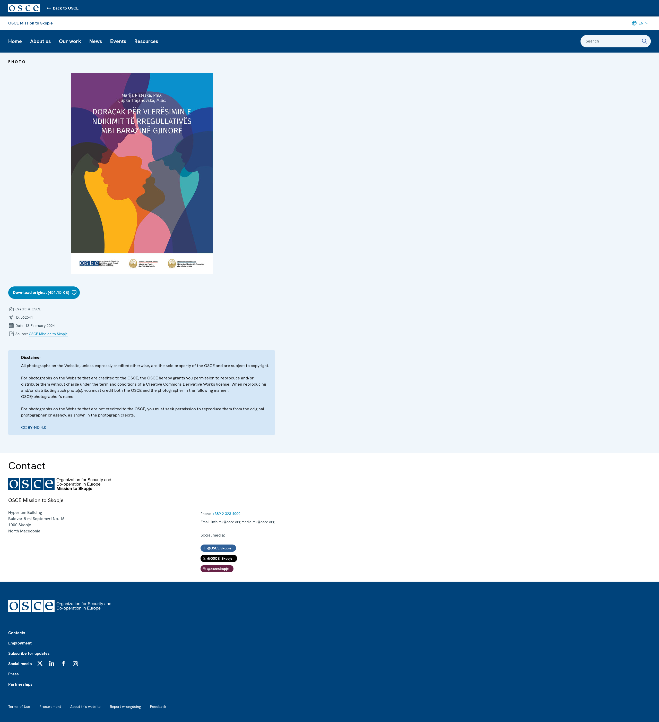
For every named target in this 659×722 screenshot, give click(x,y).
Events (118, 41)
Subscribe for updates (29, 653)
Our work (70, 41)
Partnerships (20, 684)
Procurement (50, 706)
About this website (85, 706)
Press (13, 674)
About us (40, 41)
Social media (20, 663)
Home (15, 41)
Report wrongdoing (125, 706)
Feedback (158, 706)
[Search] (644, 41)
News (95, 41)
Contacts (16, 632)
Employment (20, 643)
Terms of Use (19, 706)
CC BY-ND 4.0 (33, 427)
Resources (146, 41)
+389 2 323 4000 (226, 513)
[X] (40, 663)
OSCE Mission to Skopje (30, 23)
